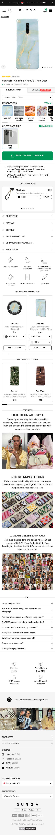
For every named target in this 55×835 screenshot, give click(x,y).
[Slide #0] (42, 67)
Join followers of (31, 700)
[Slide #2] (47, 67)
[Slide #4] (51, 67)
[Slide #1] (45, 67)
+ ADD (46, 197)
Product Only (13, 90)
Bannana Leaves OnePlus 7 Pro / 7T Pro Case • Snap (15, 396)
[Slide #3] (49, 67)
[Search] (10, 10)
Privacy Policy (36, 820)
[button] (10, 76)
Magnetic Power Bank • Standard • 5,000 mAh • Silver (40, 328)
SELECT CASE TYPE (11, 126)
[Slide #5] (33, 208)
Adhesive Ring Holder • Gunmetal (14, 328)
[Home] (27, 10)
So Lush (14, 391)
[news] (45, 10)
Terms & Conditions (21, 820)
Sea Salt (14, 323)
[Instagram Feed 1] (27, 719)
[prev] (2, 3)
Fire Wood (40, 391)
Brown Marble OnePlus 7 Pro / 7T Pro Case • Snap (40, 396)
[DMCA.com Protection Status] (27, 829)
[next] (52, 3)
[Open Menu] (4, 10)
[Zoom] (3, 67)
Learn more (47, 126)
